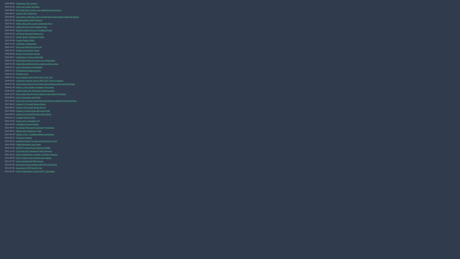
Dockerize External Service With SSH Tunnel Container (39, 81)
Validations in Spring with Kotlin (29, 57)
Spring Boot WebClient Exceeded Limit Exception (37, 64)
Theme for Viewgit (24, 138)
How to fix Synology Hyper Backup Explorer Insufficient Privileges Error (46, 101)
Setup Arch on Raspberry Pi (28, 121)
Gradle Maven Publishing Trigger (30, 37)
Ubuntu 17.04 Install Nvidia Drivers (31, 104)
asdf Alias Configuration (26, 44)
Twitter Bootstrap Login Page (28, 145)
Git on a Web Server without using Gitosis (33, 158)
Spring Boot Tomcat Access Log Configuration (35, 61)
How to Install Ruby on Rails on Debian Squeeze (37, 155)
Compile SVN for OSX (25, 118)
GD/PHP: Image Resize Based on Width (33, 148)
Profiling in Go (22, 74)
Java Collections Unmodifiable (29, 67)
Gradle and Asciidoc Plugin (27, 51)
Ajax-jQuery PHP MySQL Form (29, 168)
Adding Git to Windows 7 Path (28, 131)
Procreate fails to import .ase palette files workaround (38, 10)
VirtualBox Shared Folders (27, 124)
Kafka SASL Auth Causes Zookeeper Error (34, 24)
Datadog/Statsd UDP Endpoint (29, 20)
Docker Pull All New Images (28, 54)
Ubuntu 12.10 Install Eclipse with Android (33, 114)
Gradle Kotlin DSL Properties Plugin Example (35, 91)
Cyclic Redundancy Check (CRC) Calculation (35, 171)
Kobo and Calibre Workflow (28, 7)
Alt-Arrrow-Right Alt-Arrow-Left (29, 47)
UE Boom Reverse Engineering (29, 34)
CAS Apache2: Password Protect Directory (34, 151)
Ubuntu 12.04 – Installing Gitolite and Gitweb (35, 134)
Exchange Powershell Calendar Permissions (35, 128)
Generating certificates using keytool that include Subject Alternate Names (47, 17)
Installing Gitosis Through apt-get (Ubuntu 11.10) (36, 141)
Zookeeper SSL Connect (26, 4)
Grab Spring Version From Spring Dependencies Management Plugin (45, 84)
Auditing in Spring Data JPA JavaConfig (33, 111)
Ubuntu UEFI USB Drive (26, 14)
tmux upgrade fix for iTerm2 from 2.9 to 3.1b (34, 77)
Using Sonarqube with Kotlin (28, 98)
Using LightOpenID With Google (29, 161)
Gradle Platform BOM (25, 40)
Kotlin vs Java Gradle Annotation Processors (35, 87)
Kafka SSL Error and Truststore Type (31, 27)
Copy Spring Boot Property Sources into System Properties (41, 94)
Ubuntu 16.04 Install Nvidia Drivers (31, 108)
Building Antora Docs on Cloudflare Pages (34, 30)
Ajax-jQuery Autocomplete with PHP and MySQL (36, 165)
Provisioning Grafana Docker (28, 71)
